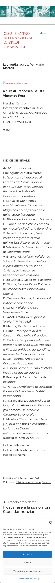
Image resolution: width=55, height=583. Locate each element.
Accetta (27, 554)
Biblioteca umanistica (28, 482)
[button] (50, 523)
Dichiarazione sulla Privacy (27, 578)
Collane (46, 482)
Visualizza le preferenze (27, 571)
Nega (27, 562)
